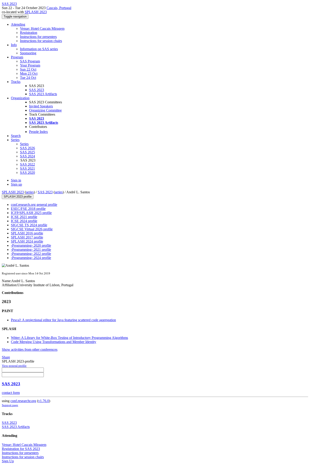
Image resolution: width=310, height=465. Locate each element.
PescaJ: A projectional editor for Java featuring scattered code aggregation (63, 320)
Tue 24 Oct (28, 78)
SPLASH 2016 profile (27, 233)
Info (14, 45)
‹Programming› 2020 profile (31, 245)
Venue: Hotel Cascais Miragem (42, 28)
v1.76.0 (43, 401)
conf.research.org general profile (34, 204)
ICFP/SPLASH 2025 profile (31, 213)
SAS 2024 (27, 156)
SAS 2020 (27, 172)
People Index (38, 132)
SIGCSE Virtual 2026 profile (32, 229)
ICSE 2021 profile (24, 217)
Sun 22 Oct (28, 69)
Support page (10, 405)
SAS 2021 (27, 168)
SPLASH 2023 (36, 12)
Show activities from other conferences (29, 349)
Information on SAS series (39, 49)
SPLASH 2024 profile (27, 241)
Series (24, 144)
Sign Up (8, 461)
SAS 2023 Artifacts (43, 94)
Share (6, 357)
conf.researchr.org (23, 401)
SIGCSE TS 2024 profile (29, 225)
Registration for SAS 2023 (21, 449)
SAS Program (30, 61)
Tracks (15, 82)
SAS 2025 (27, 152)
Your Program (30, 65)
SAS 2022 (27, 164)
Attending (18, 24)
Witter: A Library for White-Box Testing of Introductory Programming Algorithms (69, 338)
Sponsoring (28, 53)
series (30, 192)
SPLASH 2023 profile (18, 196)
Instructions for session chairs (41, 41)
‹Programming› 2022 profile (31, 254)
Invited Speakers (41, 106)
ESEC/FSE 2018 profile (28, 209)
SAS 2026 (27, 148)
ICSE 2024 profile (24, 221)
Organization (20, 98)
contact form (11, 393)
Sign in (16, 180)
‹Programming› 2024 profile (31, 258)
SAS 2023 (36, 90)
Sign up (16, 184)
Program (17, 57)
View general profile (14, 365)
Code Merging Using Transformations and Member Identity (53, 342)
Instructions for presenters (38, 37)
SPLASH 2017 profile (27, 237)
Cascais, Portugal (59, 8)
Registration (28, 33)
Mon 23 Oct (28, 73)
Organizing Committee (45, 110)
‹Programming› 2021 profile (31, 249)
